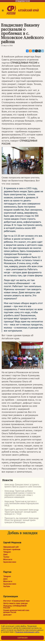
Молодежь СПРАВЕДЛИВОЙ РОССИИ (15, 607)
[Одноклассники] (30, 51)
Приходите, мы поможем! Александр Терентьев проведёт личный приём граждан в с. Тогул (20, 512)
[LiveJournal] (39, 51)
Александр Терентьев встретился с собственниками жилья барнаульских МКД (20, 503)
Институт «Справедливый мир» (16, 601)
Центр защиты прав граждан (15, 603)
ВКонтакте (7, 559)
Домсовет (7, 615)
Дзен (5, 554)
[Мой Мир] (33, 51)
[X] (36, 51)
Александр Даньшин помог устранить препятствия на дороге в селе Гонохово (21, 486)
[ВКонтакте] (27, 51)
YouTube (6, 586)
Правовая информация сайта (27, 632)
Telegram (7, 552)
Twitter (6, 557)
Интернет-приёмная (11, 549)
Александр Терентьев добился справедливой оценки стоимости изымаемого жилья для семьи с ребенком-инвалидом (18, 494)
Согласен (23, 638)
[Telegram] (42, 51)
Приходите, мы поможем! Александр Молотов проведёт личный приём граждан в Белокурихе (20, 520)
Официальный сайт (11, 547)
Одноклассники (9, 562)
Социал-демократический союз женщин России (16, 611)
